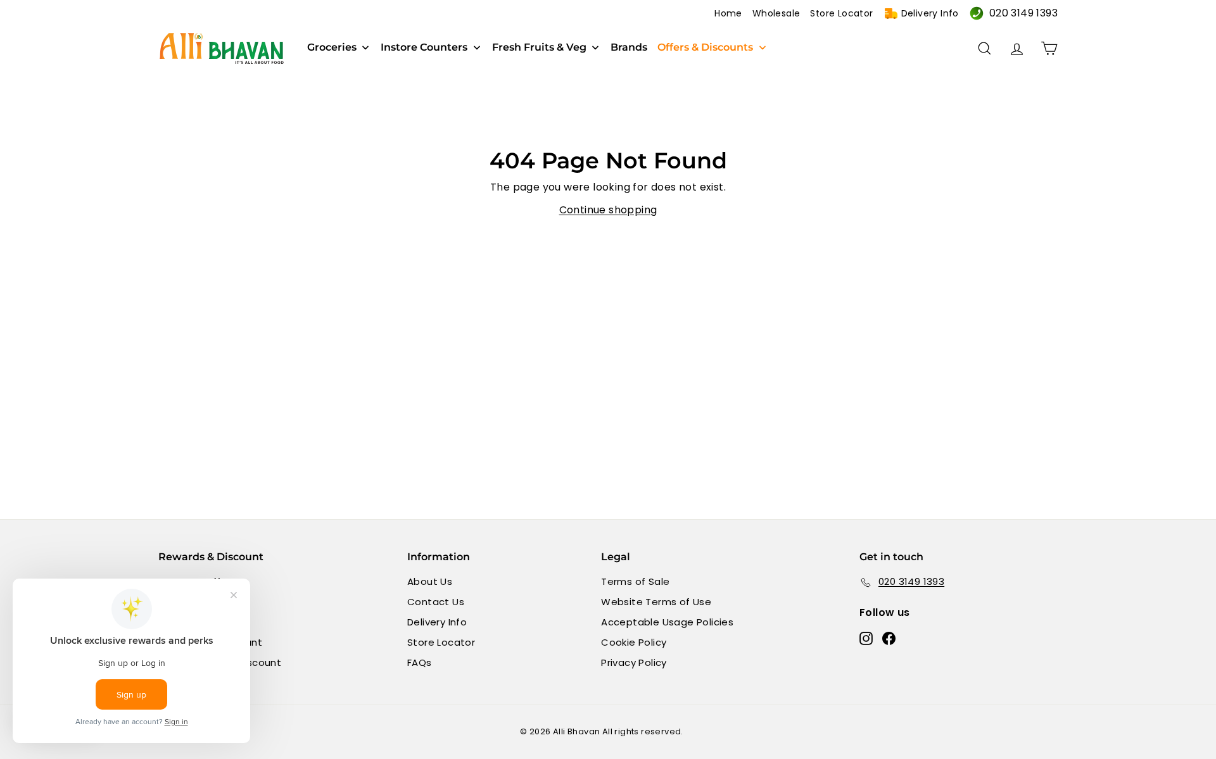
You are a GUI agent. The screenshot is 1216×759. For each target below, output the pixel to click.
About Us (429, 581)
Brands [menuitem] (629, 47)
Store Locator (841, 13)
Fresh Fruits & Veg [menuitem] (539, 47)
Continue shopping (608, 210)
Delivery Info (930, 13)
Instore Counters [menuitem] (424, 47)
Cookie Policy (633, 642)
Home (728, 13)
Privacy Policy (634, 662)
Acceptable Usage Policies (667, 622)
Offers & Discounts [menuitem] (705, 47)
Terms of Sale (635, 581)
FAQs (419, 662)
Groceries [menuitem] (332, 47)
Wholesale (776, 13)
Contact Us (435, 601)
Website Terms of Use (656, 601)
